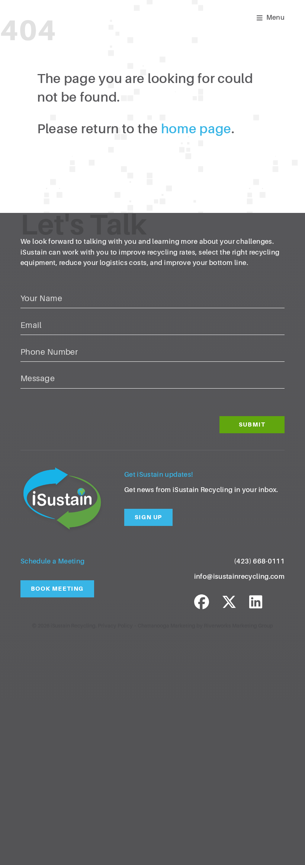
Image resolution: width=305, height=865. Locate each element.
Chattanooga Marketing (166, 626)
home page (196, 129)
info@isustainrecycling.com (239, 576)
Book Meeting (57, 588)
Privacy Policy (115, 626)
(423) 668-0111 (259, 561)
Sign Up (148, 517)
